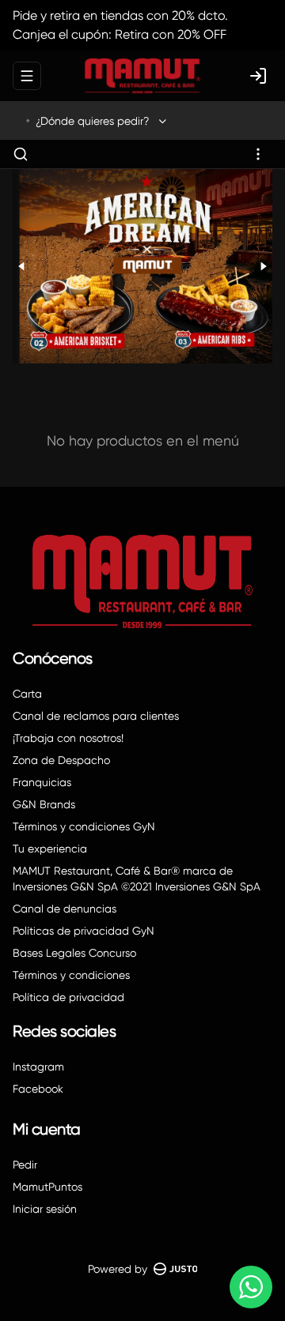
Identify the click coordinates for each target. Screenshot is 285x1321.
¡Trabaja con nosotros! (68, 738)
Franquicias (42, 782)
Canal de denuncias (64, 908)
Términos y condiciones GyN (84, 826)
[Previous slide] (22, 266)
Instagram (38, 1066)
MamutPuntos (47, 1186)
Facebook (38, 1088)
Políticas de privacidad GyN (83, 930)
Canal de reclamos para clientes (96, 715)
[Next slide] (262, 266)
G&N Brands (44, 804)
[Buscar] (20, 154)
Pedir (25, 1164)
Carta (27, 693)
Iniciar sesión (45, 1208)
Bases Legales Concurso (74, 953)
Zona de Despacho (61, 760)
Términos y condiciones (71, 975)
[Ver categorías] (258, 154)
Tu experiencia (50, 848)
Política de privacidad (68, 997)
